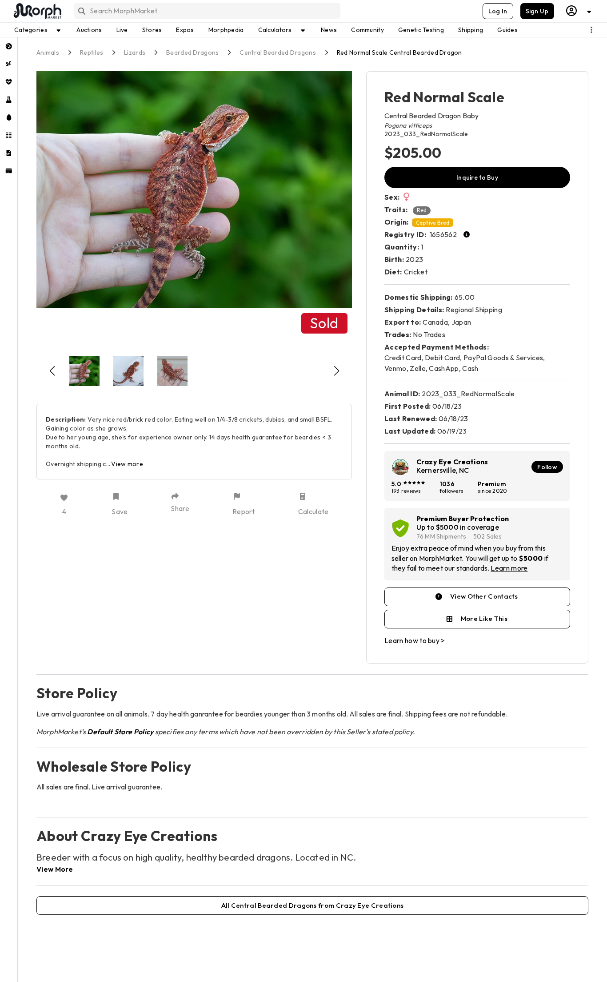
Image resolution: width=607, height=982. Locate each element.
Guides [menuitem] (507, 29)
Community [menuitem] (367, 29)
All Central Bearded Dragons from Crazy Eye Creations (312, 905)
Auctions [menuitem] (89, 29)
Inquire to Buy (477, 177)
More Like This (484, 618)
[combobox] (206, 11)
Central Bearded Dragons (277, 52)
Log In (497, 11)
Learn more (509, 567)
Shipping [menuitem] (470, 29)
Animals (47, 52)
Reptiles (91, 52)
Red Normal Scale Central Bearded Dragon (399, 52)
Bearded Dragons (192, 52)
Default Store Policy (120, 731)
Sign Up (537, 11)
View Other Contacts (484, 596)
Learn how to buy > (414, 640)
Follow (547, 467)
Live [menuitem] (122, 29)
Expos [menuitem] (185, 29)
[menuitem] (8, 46)
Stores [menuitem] (152, 29)
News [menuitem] (329, 29)
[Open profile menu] (579, 11)
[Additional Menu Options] (591, 30)
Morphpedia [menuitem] (226, 29)
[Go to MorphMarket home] (36, 11)
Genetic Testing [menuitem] (421, 29)
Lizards (134, 52)
